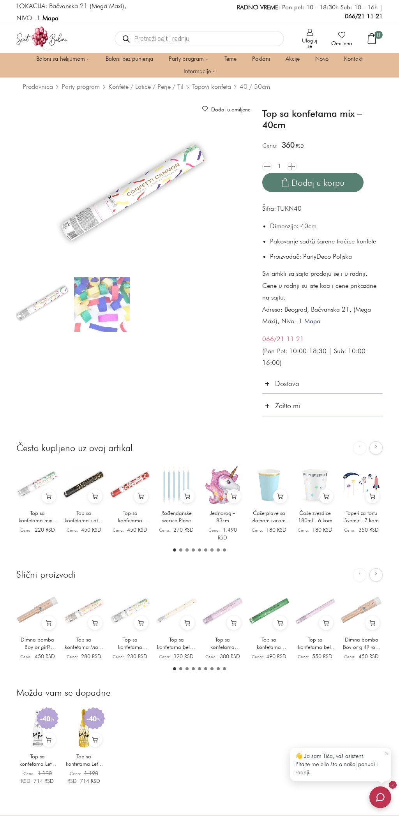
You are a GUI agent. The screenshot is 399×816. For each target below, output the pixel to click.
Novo (321, 58)
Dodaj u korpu (317, 182)
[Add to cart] (49, 496)
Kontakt (353, 58)
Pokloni (261, 58)
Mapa (312, 321)
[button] (174, 550)
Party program (186, 58)
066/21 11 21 (364, 16)
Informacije (197, 71)
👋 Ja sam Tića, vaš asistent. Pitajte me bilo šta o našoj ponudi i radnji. (336, 764)
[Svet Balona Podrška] (380, 797)
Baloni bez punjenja (129, 58)
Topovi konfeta (211, 86)
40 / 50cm (255, 86)
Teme (230, 58)
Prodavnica (38, 86)
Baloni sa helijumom (60, 58)
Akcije (293, 58)
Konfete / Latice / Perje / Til (146, 86)
